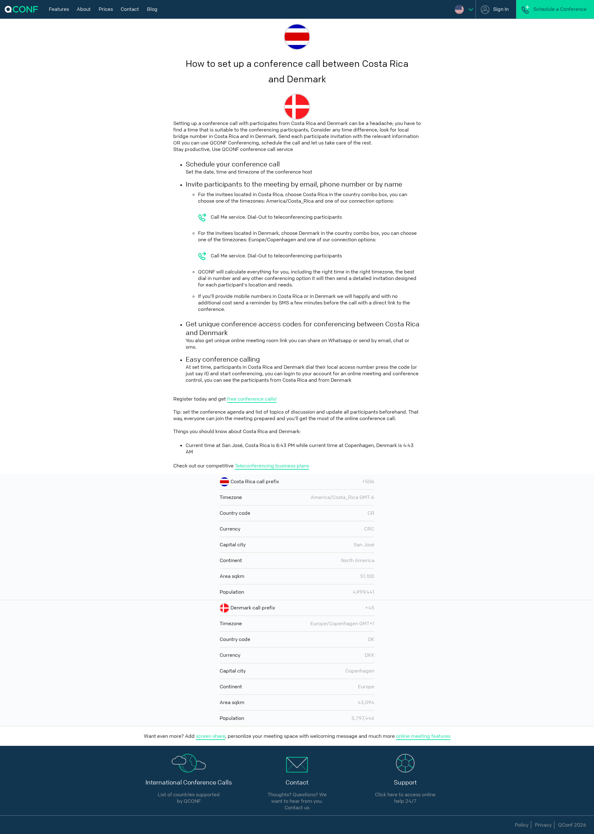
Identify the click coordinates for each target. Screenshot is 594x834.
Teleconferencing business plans (272, 465)
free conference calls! (252, 399)
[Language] (464, 9)
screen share (210, 736)
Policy (521, 825)
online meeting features (423, 736)
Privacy (543, 825)
